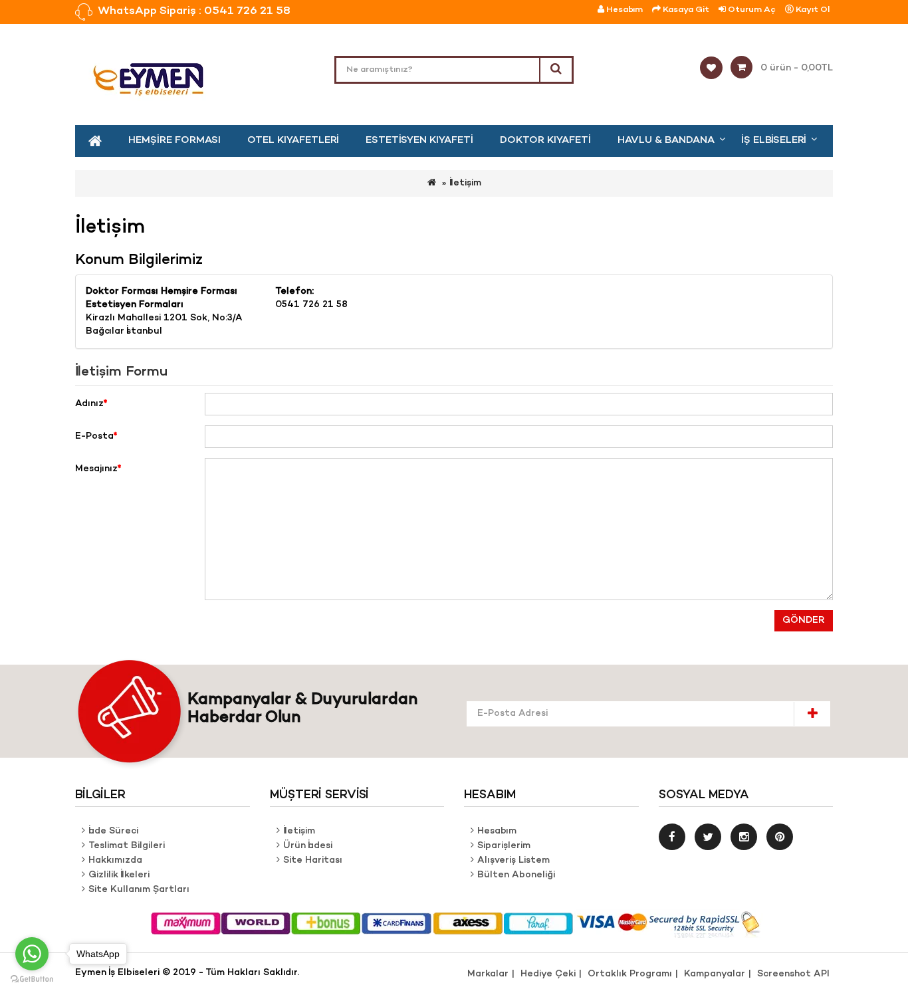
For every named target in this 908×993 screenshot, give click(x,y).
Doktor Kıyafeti (545, 140)
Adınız (89, 403)
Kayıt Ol (812, 9)
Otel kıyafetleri (293, 140)
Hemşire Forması (174, 140)
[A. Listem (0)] (715, 68)
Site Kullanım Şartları (138, 889)
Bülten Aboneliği (516, 875)
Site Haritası (312, 860)
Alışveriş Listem (513, 860)
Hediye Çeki (548, 974)
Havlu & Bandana (666, 140)
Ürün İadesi (307, 845)
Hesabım (496, 831)
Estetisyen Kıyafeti (419, 140)
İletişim (465, 183)
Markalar (488, 974)
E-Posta (94, 436)
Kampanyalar (714, 974)
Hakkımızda (115, 860)
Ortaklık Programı (630, 974)
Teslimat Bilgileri (126, 845)
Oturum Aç (751, 9)
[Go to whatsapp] (32, 953)
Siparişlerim (503, 845)
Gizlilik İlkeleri (119, 875)
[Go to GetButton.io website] (32, 979)
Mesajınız (96, 469)
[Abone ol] (812, 713)
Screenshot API (793, 974)
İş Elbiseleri (773, 140)
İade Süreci (113, 831)
